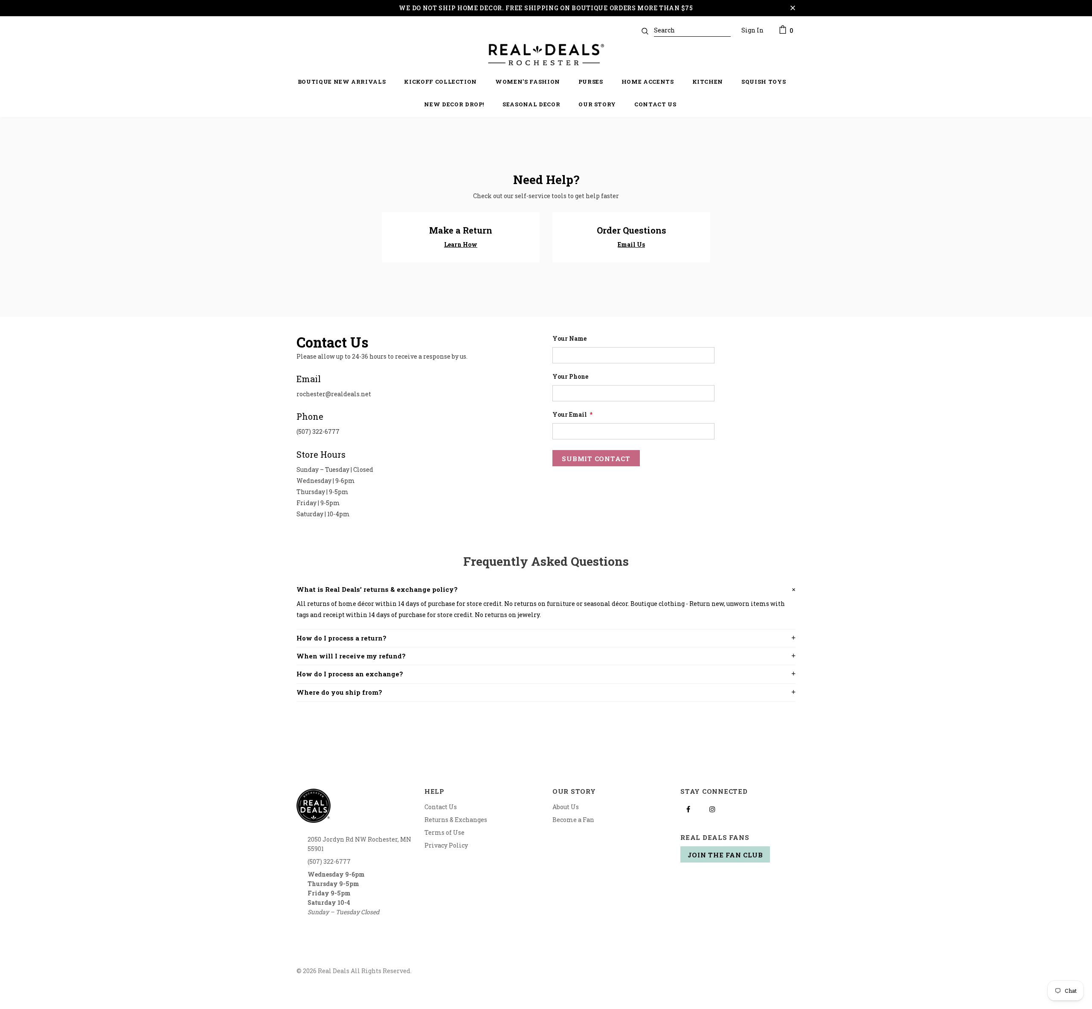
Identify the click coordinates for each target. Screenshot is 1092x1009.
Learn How (460, 244)
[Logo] (546, 54)
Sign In (752, 30)
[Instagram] (712, 808)
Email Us (631, 244)
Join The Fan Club (725, 855)
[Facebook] (688, 808)
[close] (792, 8)
